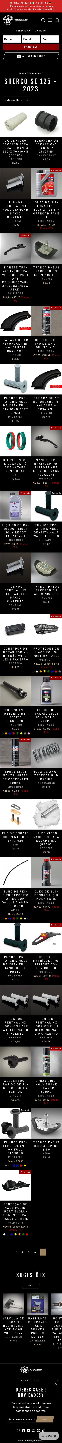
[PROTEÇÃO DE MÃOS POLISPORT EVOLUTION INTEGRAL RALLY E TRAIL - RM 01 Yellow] (15, 1234)
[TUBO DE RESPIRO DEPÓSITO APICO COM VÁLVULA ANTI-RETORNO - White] (25, 918)
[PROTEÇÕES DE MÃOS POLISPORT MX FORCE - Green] (48, 671)
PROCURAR (31, 47)
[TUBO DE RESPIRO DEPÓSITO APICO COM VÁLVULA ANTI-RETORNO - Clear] (29, 918)
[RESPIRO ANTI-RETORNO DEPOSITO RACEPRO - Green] (17, 733)
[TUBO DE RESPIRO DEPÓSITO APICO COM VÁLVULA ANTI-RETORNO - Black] (2, 918)
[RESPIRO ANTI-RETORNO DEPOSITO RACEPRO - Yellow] (21, 733)
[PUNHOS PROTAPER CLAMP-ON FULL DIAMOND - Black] (10, 1165)
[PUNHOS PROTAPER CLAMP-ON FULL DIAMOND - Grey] (6, 1165)
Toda (31, 1285)
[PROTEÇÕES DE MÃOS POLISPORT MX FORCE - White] (37, 671)
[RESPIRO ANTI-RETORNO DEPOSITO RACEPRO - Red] (13, 733)
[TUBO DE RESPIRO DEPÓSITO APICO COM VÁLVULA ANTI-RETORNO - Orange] (6, 918)
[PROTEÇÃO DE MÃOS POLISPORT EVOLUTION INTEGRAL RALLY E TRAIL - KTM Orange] (19, 1234)
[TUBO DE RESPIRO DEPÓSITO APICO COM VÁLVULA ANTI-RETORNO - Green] (17, 918)
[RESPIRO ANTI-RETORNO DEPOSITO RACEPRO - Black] (2, 733)
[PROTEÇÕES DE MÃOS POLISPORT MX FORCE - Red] (56, 671)
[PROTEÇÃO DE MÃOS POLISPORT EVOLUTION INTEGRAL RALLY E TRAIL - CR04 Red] (27, 1234)
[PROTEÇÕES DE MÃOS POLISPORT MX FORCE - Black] (33, 671)
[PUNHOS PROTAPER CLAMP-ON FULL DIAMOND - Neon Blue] (17, 1165)
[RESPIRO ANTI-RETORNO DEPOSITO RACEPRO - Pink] (29, 733)
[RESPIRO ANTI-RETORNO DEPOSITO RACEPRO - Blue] (10, 733)
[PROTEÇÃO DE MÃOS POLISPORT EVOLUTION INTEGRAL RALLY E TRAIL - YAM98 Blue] (12, 1234)
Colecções (34, 73)
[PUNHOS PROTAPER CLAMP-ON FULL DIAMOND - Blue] (13, 1165)
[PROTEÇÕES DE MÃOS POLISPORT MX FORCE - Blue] (52, 671)
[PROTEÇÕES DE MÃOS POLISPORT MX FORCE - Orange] (41, 671)
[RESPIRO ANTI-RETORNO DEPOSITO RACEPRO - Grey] (25, 733)
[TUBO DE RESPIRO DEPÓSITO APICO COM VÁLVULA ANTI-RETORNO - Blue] (10, 918)
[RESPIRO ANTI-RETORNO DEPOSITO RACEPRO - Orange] (6, 733)
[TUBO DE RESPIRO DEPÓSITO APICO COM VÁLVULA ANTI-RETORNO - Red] (13, 918)
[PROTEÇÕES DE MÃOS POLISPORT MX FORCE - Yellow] (44, 671)
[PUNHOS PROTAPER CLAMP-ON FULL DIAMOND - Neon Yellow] (25, 1165)
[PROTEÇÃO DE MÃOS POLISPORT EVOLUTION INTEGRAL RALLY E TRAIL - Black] (8, 1234)
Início (22, 73)
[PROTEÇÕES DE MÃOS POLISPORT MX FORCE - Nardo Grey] (60, 671)
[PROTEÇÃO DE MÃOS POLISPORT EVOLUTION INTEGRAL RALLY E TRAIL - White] (4, 1234)
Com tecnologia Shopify (31, 1440)
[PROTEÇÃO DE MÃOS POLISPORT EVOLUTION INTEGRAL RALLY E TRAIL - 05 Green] (23, 1234)
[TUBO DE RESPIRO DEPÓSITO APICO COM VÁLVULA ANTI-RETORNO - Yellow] (21, 918)
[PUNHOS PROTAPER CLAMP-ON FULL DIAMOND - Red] (21, 1165)
